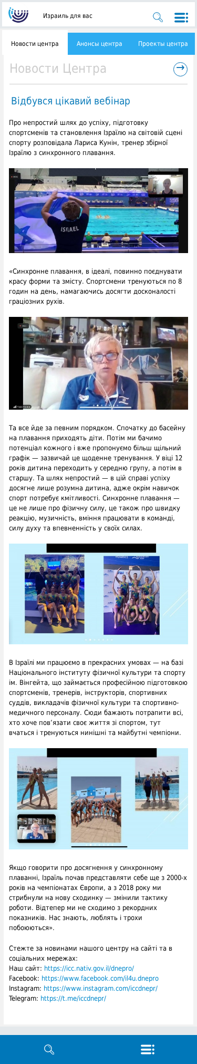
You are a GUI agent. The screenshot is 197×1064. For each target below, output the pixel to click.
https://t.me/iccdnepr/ (73, 998)
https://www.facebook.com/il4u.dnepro (100, 978)
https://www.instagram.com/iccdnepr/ (101, 988)
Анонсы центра (99, 43)
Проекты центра (163, 43)
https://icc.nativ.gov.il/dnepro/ (89, 968)
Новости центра (35, 43)
